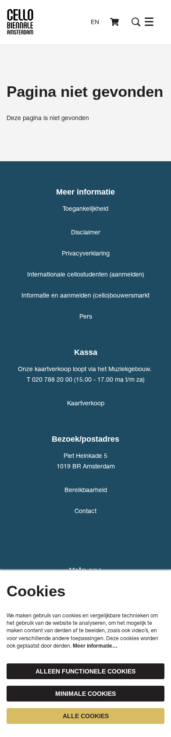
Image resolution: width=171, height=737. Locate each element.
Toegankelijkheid (85, 208)
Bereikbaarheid (85, 489)
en (95, 22)
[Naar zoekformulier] (135, 21)
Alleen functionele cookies (85, 671)
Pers (85, 316)
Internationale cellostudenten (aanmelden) (85, 274)
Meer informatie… (95, 646)
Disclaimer (85, 232)
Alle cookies (86, 715)
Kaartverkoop (85, 403)
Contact (85, 510)
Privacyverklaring (86, 253)
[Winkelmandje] (115, 21)
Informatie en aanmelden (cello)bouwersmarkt (85, 295)
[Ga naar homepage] (20, 22)
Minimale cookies (85, 693)
